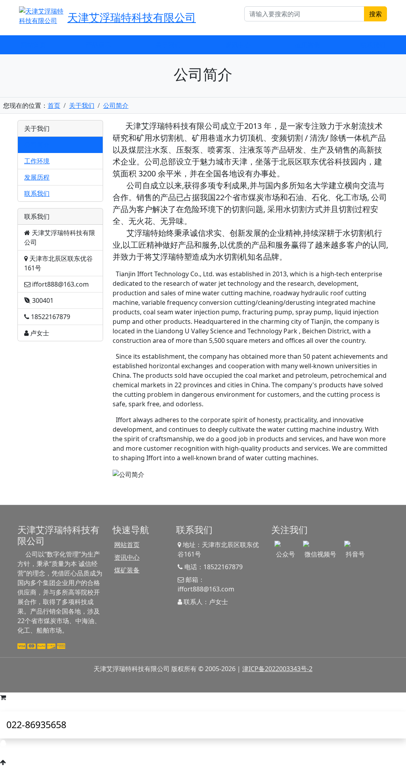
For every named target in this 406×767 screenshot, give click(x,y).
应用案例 (307, 44)
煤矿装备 (127, 570)
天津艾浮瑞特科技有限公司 (131, 17)
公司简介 (115, 105)
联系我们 (372, 44)
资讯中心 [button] (238, 44)
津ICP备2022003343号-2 (277, 668)
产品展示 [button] (98, 44)
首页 (54, 105)
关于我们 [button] (168, 44)
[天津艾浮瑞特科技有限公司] (41, 15)
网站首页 (33, 44)
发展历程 (37, 177)
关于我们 (81, 105)
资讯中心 (127, 557)
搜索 (375, 14)
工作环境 (37, 161)
